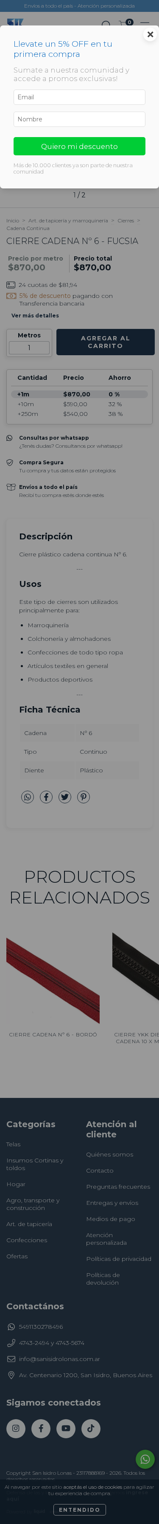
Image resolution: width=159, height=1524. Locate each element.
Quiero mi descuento (79, 146)
